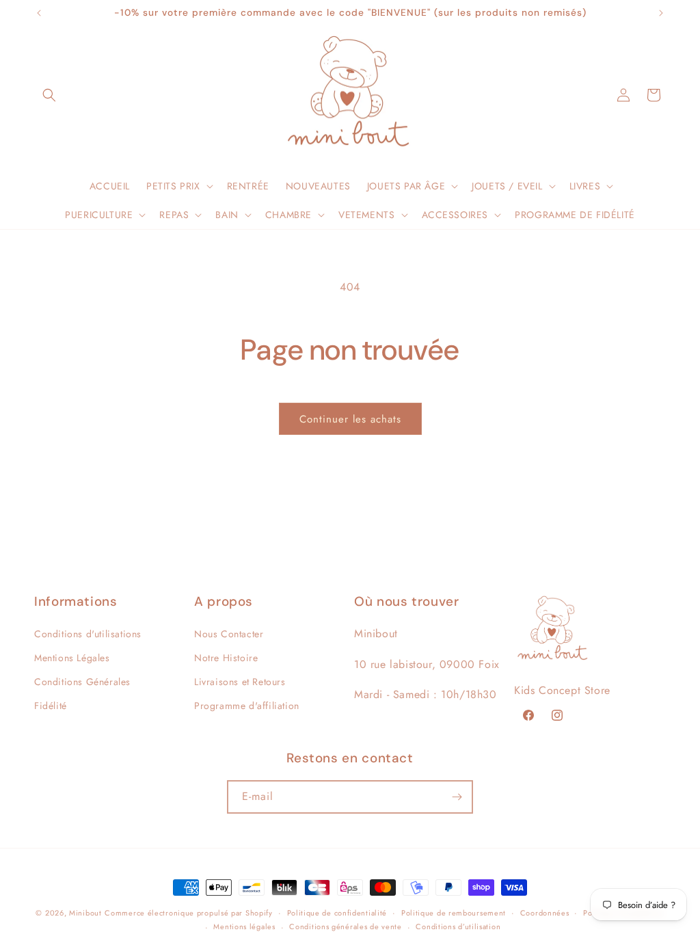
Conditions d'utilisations (88, 634)
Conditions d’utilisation (458, 926)
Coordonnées (544, 912)
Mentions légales (244, 926)
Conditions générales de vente (345, 926)
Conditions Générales (82, 682)
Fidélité (50, 705)
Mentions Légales (72, 658)
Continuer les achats (350, 419)
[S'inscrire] (457, 797)
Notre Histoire (226, 658)
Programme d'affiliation (246, 705)
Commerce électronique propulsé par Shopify (188, 912)
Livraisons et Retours (240, 682)
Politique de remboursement (453, 912)
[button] (49, 95)
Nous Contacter (228, 634)
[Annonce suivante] (661, 13)
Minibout (85, 912)
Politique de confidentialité (337, 912)
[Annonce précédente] (39, 13)
